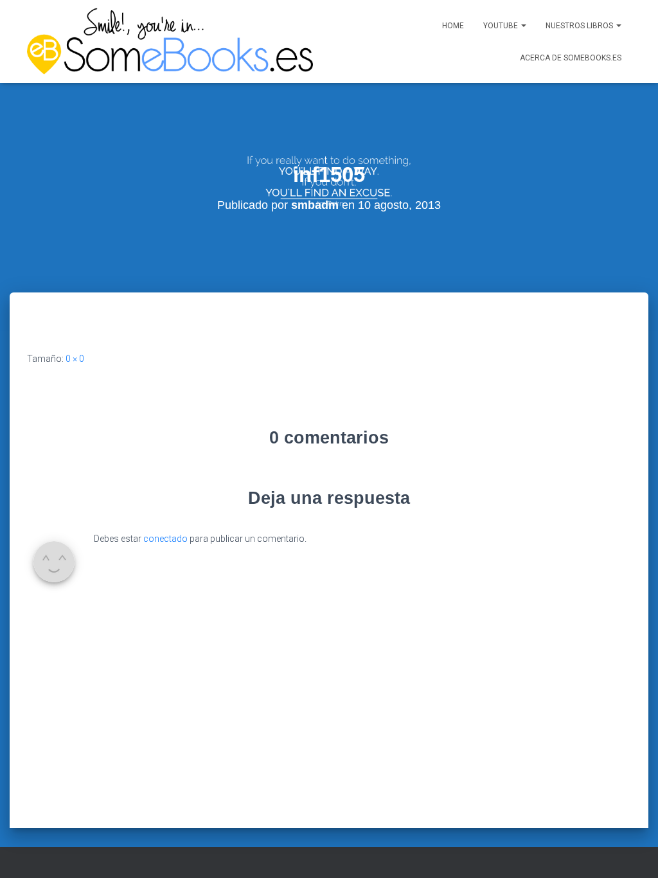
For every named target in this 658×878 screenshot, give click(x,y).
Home (453, 25)
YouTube (501, 25)
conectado (165, 538)
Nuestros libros (580, 25)
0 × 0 (75, 359)
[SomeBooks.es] (167, 41)
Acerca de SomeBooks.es (570, 57)
